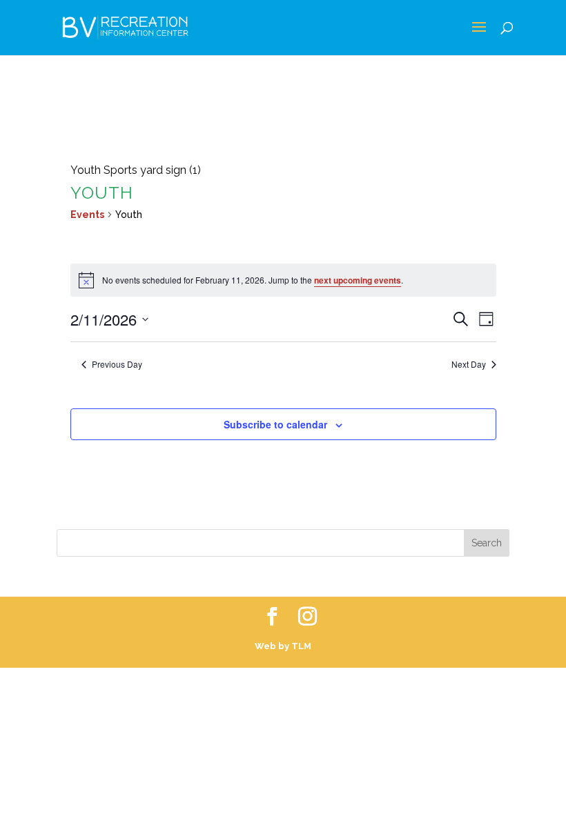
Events (87, 214)
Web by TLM (283, 646)
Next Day (468, 364)
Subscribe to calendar (275, 424)
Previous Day (117, 364)
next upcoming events (357, 280)
